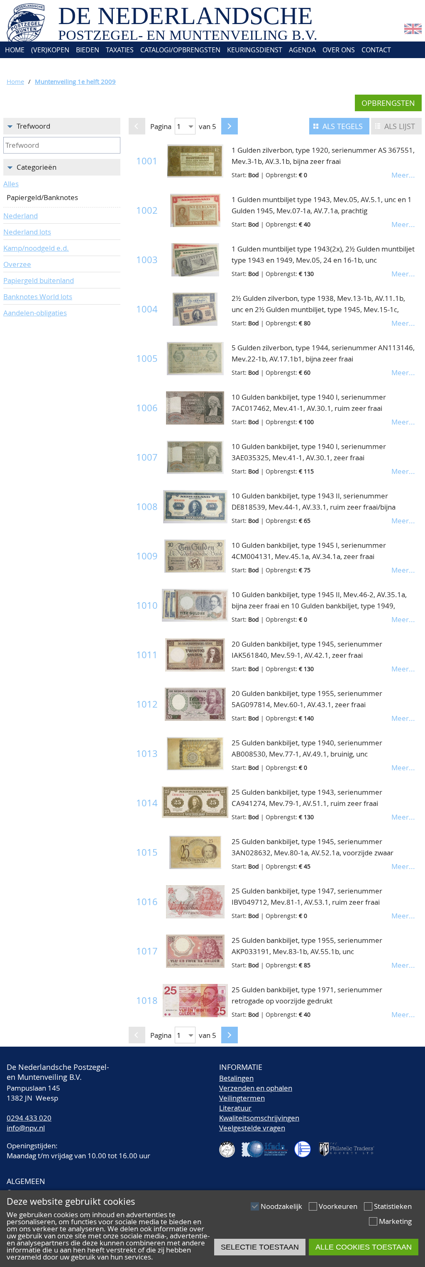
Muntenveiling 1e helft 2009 (75, 81)
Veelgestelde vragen (252, 1128)
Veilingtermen (242, 1098)
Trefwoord (33, 126)
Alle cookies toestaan (363, 1247)
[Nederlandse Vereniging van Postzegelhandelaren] (230, 1145)
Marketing (395, 1221)
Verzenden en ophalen (255, 1088)
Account (18, 66)
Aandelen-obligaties (35, 312)
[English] (413, 31)
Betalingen (236, 1078)
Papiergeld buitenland (38, 280)
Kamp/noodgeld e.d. (36, 248)
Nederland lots (27, 232)
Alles (11, 183)
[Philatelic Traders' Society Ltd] (350, 1145)
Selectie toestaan (260, 1247)
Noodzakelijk (281, 1206)
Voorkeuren (338, 1206)
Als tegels (342, 126)
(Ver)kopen (50, 49)
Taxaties (120, 49)
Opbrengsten (388, 103)
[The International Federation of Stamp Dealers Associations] (268, 1145)
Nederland (20, 215)
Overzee (17, 264)
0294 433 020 (29, 1118)
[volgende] (229, 126)
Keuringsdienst (254, 49)
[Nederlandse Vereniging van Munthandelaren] (306, 1145)
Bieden (87, 49)
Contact (376, 49)
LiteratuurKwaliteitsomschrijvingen (259, 1113)
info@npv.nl (26, 1128)
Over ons (338, 49)
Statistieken (393, 1206)
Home (13, 49)
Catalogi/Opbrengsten (180, 49)
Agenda (302, 49)
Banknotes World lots (37, 296)
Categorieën (36, 167)
